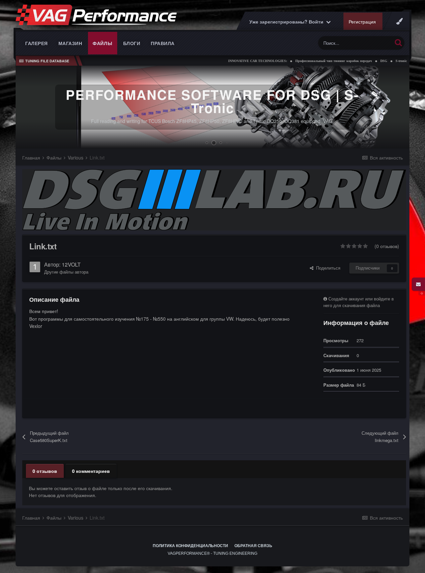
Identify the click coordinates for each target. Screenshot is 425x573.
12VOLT (71, 264)
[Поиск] (398, 42)
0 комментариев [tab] (91, 471)
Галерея (36, 43)
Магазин (70, 43)
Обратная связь (253, 545)
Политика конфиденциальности (190, 545)
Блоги (131, 43)
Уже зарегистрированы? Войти (287, 21)
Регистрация (362, 21)
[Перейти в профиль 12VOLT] (35, 267)
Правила (163, 43)
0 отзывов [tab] (45, 471)
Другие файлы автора (66, 272)
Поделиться (326, 268)
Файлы (103, 43)
